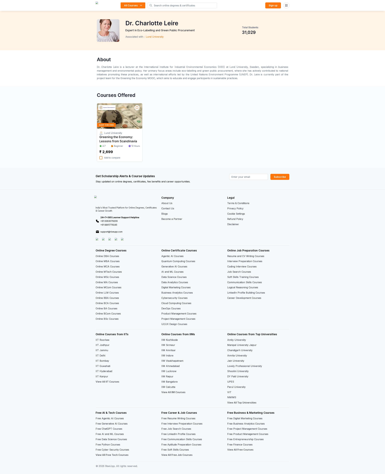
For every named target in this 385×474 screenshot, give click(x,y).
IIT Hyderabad (104, 371)
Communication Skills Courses (244, 282)
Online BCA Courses (107, 303)
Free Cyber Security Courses (112, 449)
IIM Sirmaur (168, 344)
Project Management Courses (178, 318)
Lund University (155, 36)
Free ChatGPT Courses (109, 428)
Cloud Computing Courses (176, 303)
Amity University (236, 339)
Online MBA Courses (108, 261)
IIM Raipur (167, 376)
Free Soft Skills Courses (175, 449)
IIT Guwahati (103, 366)
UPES (230, 381)
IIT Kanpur (102, 376)
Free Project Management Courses (247, 428)
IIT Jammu (102, 350)
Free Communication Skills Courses (181, 439)
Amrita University (237, 355)
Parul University (236, 386)
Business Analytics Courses (177, 292)
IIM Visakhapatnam (172, 360)
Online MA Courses (107, 282)
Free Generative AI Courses (112, 423)
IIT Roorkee (102, 339)
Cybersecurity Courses (174, 297)
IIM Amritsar (168, 350)
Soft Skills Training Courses (243, 277)
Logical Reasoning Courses (242, 287)
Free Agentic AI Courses (110, 418)
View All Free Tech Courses (112, 454)
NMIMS (231, 397)
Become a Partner (171, 218)
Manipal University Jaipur (242, 344)
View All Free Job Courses (176, 454)
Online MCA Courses (108, 266)
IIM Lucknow (168, 371)
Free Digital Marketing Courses (244, 418)
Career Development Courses (244, 297)
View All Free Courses (240, 449)
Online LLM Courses (107, 292)
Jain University (235, 360)
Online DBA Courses (107, 256)
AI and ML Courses (172, 271)
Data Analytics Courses (174, 282)
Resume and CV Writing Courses (245, 256)
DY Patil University (237, 376)
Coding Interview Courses (242, 266)
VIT (229, 392)
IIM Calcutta (168, 386)
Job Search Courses (239, 271)
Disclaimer (233, 224)
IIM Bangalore (169, 381)
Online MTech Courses (109, 271)
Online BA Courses (106, 308)
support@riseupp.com (111, 231)
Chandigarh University (240, 350)
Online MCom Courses (108, 287)
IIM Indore (167, 355)
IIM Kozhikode (169, 339)
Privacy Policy (235, 208)
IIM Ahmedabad (170, 366)
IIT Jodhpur (102, 344)
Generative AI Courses (174, 266)
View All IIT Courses (107, 381)
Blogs (164, 213)
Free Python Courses (108, 444)
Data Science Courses (174, 277)
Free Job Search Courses (176, 428)
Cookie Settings (236, 213)
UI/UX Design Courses (174, 324)
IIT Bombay (102, 360)
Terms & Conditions (238, 203)
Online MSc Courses (107, 277)
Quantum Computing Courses (178, 261)
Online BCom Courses (108, 313)
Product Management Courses (178, 313)
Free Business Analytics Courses (246, 423)
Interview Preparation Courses (244, 261)
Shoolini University (238, 371)
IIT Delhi (100, 355)
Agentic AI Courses (172, 256)
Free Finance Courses (240, 444)
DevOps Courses (171, 308)
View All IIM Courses (173, 392)
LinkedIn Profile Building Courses (246, 292)
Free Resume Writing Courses (178, 418)
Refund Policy (235, 218)
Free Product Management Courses (247, 434)
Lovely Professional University (244, 366)
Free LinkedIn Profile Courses (178, 434)
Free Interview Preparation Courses (181, 423)
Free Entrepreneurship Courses (245, 439)
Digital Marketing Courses (176, 287)
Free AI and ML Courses (110, 434)
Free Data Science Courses (111, 439)
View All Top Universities (241, 402)
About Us (166, 203)
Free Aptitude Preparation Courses (181, 444)
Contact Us (167, 208)
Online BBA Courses (107, 297)
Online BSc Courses (107, 318)
